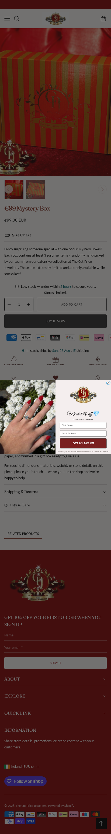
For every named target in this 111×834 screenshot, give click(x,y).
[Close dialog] (108, 382)
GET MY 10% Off (83, 443)
